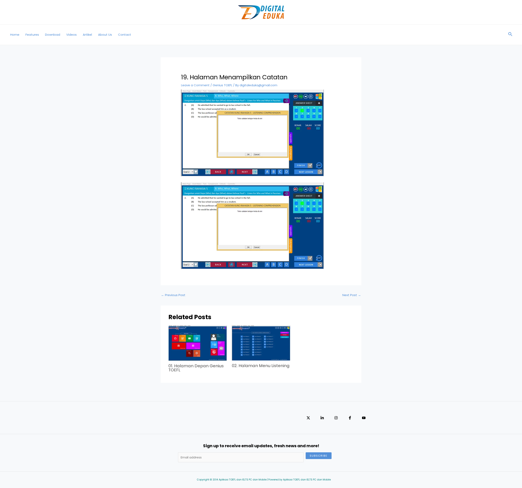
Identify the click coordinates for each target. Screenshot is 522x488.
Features (32, 34)
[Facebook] (350, 418)
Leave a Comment (195, 85)
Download (52, 34)
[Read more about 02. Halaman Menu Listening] (261, 342)
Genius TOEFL (222, 85)
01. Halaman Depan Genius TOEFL (196, 368)
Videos (71, 34)
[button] (510, 34)
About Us (105, 34)
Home (14, 34)
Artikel (87, 34)
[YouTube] (364, 418)
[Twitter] (308, 418)
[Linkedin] (322, 418)
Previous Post (173, 295)
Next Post (351, 295)
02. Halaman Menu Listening (261, 365)
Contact (124, 34)
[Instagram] (336, 418)
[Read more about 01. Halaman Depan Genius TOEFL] (197, 343)
